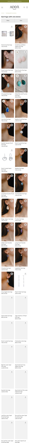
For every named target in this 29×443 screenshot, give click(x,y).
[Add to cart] (11, 26)
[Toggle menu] (2, 7)
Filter (8, 20)
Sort (21, 20)
